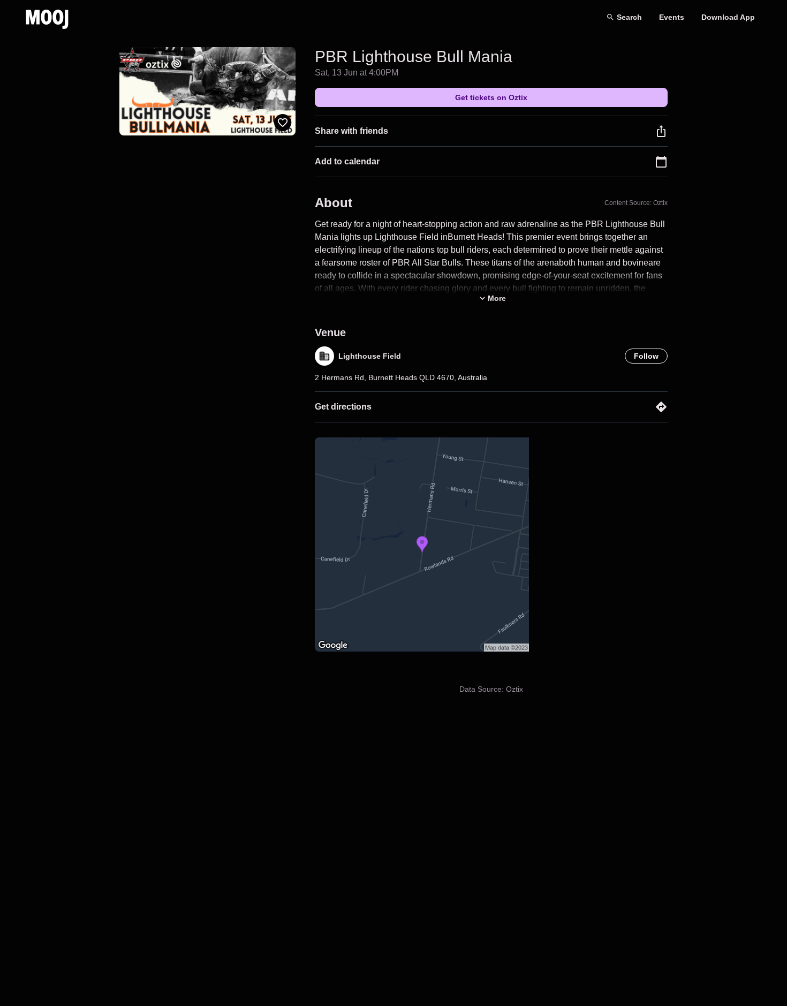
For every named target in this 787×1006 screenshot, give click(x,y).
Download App (728, 17)
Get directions (343, 406)
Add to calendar (347, 161)
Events (671, 17)
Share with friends (351, 130)
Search (629, 17)
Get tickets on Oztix (491, 97)
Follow (646, 356)
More (497, 298)
